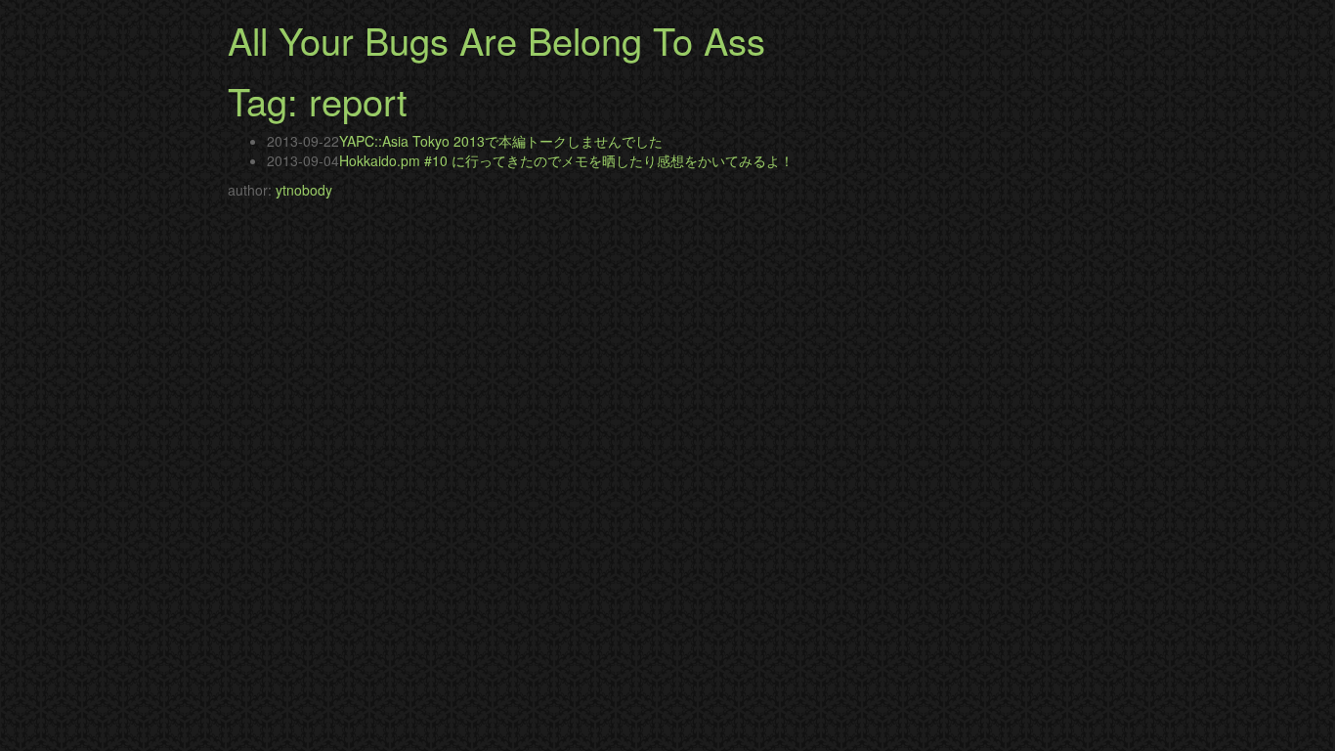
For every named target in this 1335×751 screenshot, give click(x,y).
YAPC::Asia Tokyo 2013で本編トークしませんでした (501, 141)
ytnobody (304, 189)
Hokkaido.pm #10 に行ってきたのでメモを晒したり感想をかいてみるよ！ (566, 160)
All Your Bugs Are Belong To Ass (496, 39)
